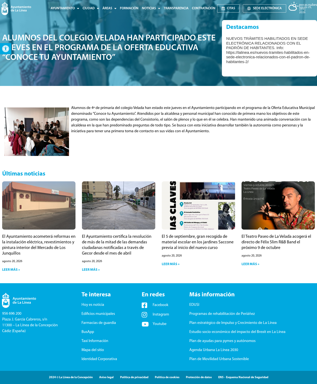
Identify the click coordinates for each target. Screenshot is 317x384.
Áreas (107, 8)
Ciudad (89, 8)
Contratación (203, 8)
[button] (5, 48)
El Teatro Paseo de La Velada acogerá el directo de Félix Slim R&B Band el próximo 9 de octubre (276, 242)
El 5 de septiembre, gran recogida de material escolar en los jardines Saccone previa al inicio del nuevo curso (198, 242)
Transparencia (176, 8)
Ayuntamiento (63, 8)
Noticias (149, 8)
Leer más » (11, 270)
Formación (129, 8)
